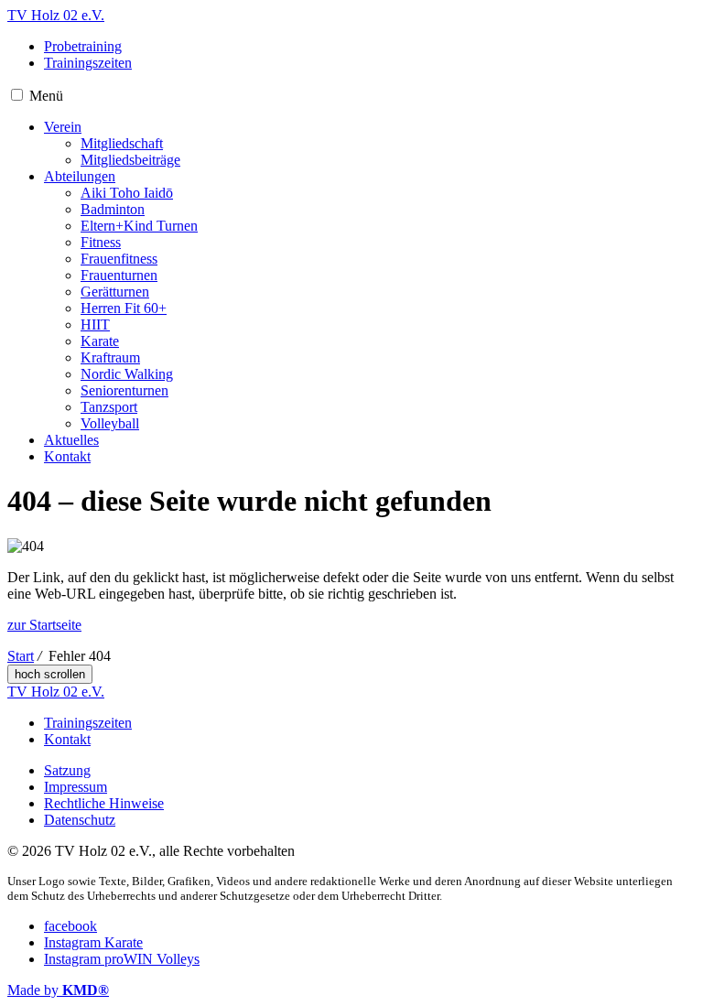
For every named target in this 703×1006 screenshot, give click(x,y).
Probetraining (83, 46)
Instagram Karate (93, 942)
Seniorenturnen (124, 390)
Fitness (101, 242)
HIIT (95, 324)
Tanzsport (109, 407)
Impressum (75, 787)
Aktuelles (71, 440)
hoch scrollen (50, 674)
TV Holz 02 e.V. (55, 15)
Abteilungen (79, 176)
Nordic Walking (127, 374)
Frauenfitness (119, 258)
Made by (58, 990)
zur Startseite (44, 625)
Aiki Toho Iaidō (127, 192)
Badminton (113, 209)
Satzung (67, 770)
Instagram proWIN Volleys (122, 959)
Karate (100, 341)
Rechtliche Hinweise (104, 803)
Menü (46, 95)
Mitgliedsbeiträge (130, 160)
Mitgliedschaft (122, 143)
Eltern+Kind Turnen (139, 225)
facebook (70, 926)
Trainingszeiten (88, 62)
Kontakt (67, 456)
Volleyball (110, 423)
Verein (62, 127)
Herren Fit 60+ (124, 308)
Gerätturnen (115, 291)
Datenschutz (79, 820)
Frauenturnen (119, 275)
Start (20, 656)
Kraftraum (110, 357)
